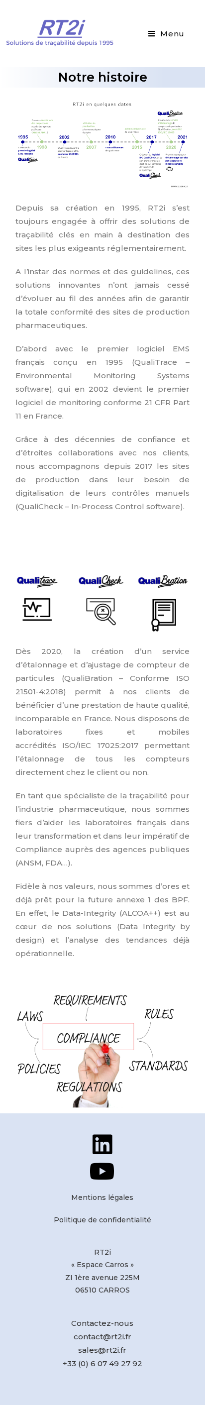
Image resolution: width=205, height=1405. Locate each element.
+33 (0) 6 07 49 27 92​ (102, 1363)
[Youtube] (102, 1171)
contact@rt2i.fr (102, 1336)
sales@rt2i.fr (102, 1350)
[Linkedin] (102, 1144)
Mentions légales (102, 1197)
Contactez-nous (102, 1323)
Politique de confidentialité (102, 1219)
